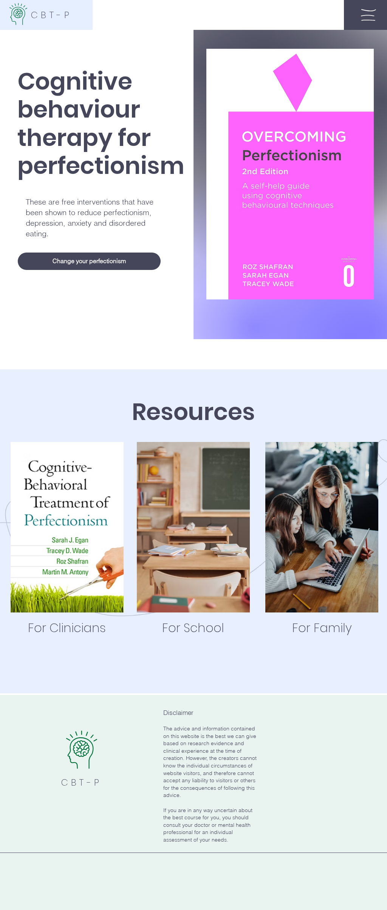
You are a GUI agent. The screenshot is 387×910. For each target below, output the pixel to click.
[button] (368, 15)
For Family (322, 627)
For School (193, 627)
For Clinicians (67, 627)
